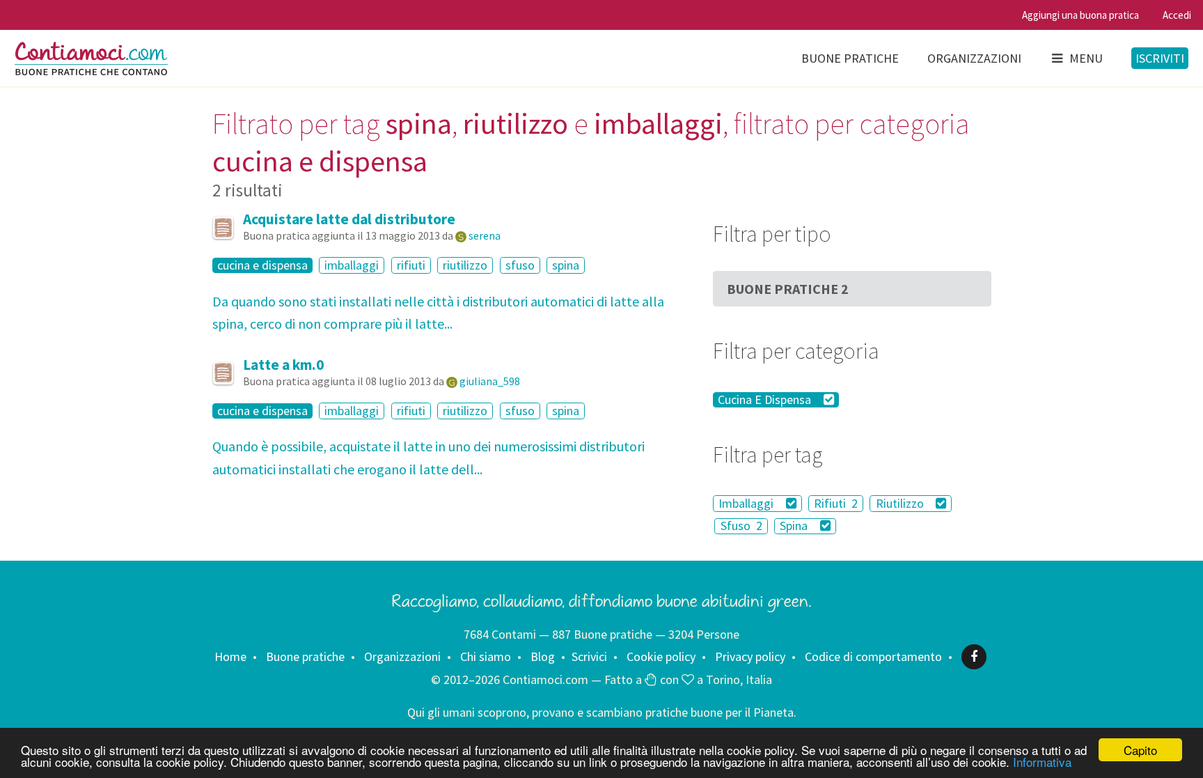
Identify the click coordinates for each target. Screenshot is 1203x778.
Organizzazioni (974, 58)
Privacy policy (750, 656)
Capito (1140, 749)
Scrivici (589, 656)
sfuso (520, 265)
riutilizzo (465, 265)
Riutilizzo (901, 503)
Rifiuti (836, 503)
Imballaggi (747, 503)
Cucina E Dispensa (766, 399)
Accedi (1177, 15)
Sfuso (741, 526)
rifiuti (411, 265)
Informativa (1042, 761)
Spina (795, 526)
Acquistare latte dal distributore (349, 219)
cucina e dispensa (262, 265)
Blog (542, 656)
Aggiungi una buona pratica (1080, 15)
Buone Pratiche (788, 288)
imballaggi (351, 265)
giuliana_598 (489, 381)
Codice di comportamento (873, 656)
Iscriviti (1159, 58)
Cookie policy (661, 656)
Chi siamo (485, 656)
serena (485, 235)
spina (565, 265)
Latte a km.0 (283, 364)
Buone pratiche (850, 58)
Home (230, 656)
